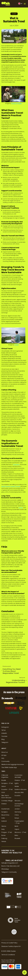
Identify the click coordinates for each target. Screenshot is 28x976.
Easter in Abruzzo (21, 789)
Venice (21, 508)
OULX (3, 792)
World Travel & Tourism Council (10, 486)
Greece (3, 804)
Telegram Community (9, 872)
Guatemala (5, 809)
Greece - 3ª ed (20, 780)
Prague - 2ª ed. (6, 832)
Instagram (5, 727)
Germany (18, 812)
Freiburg (4, 838)
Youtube (4, 736)
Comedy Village (7, 801)
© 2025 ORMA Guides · (8, 951)
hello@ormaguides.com (9, 863)
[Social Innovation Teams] (14, 920)
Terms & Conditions (8, 955)
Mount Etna (5, 815)
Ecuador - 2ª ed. (7, 789)
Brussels (17, 838)
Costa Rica (16, 464)
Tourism (14, 14)
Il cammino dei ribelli (18, 776)
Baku (16, 835)
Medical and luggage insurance (12, 764)
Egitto (17, 783)
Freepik (16, 345)
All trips (3, 755)
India (3, 818)
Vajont (17, 829)
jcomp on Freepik (16, 103)
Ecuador (18, 795)
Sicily (3, 829)
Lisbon (3, 786)
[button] (20, 3)
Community (5, 761)
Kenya (17, 818)
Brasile (3, 780)
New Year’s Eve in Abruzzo (6, 797)
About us (4, 752)
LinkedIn (4, 733)
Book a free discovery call (10, 866)
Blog (3, 739)
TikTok (3, 730)
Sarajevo (4, 812)
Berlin (16, 826)
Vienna (3, 826)
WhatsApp (5, 869)
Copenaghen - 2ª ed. (19, 822)
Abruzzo (17, 801)
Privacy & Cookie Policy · (9, 943)
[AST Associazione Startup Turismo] (19, 895)
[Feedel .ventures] (7, 895)
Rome (3, 835)
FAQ (2, 758)
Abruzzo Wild (19, 792)
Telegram (4, 742)
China (17, 815)
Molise (17, 786)
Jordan (17, 809)
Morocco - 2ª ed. (20, 832)
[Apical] (14, 931)
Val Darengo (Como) (19, 805)
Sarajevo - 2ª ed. (7, 783)
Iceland (4, 821)
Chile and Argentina (4, 776)
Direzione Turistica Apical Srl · (11, 946)
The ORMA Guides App (9, 767)
